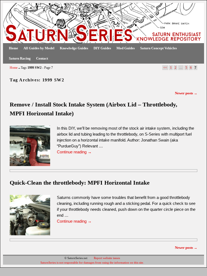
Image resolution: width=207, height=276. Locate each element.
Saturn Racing (20, 58)
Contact (42, 58)
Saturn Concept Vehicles (158, 48)
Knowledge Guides (74, 48)
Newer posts (186, 93)
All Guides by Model (38, 48)
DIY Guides (102, 48)
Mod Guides (125, 48)
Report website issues (107, 258)
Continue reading (74, 152)
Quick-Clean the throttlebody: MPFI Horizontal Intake (80, 182)
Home (13, 48)
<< (165, 68)
